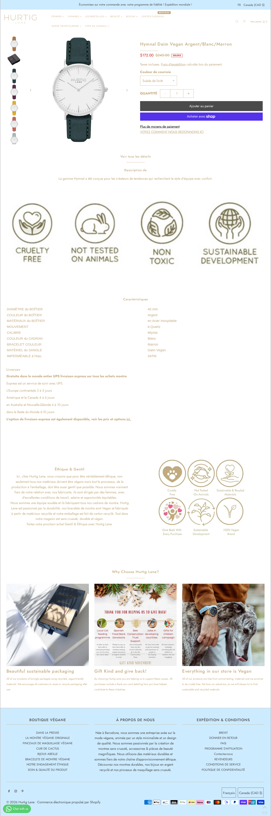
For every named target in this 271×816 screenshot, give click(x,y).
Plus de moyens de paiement (160, 126)
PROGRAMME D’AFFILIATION (223, 748)
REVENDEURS (223, 759)
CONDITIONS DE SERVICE (223, 764)
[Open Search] (236, 21)
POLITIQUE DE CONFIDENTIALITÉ (223, 770)
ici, (128, 419)
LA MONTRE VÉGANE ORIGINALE (47, 738)
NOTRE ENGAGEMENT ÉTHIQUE (48, 764)
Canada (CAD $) (254, 5)
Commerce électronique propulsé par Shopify (68, 802)
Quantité (148, 93)
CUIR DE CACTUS (47, 748)
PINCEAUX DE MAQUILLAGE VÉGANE (48, 743)
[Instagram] (15, 791)
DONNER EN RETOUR (223, 738)
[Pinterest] (23, 791)
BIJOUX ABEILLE (47, 754)
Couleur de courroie (155, 72)
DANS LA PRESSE (47, 733)
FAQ (223, 743)
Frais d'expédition (173, 64)
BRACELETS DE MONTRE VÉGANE (47, 759)
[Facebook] (9, 791)
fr (239, 5)
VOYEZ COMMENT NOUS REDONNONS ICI (172, 132)
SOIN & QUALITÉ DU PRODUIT (47, 770)
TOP (264, 811)
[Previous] (31, 90)
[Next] (127, 90)
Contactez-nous (223, 754)
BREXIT (223, 733)
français (229, 793)
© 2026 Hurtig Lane (20, 802)
